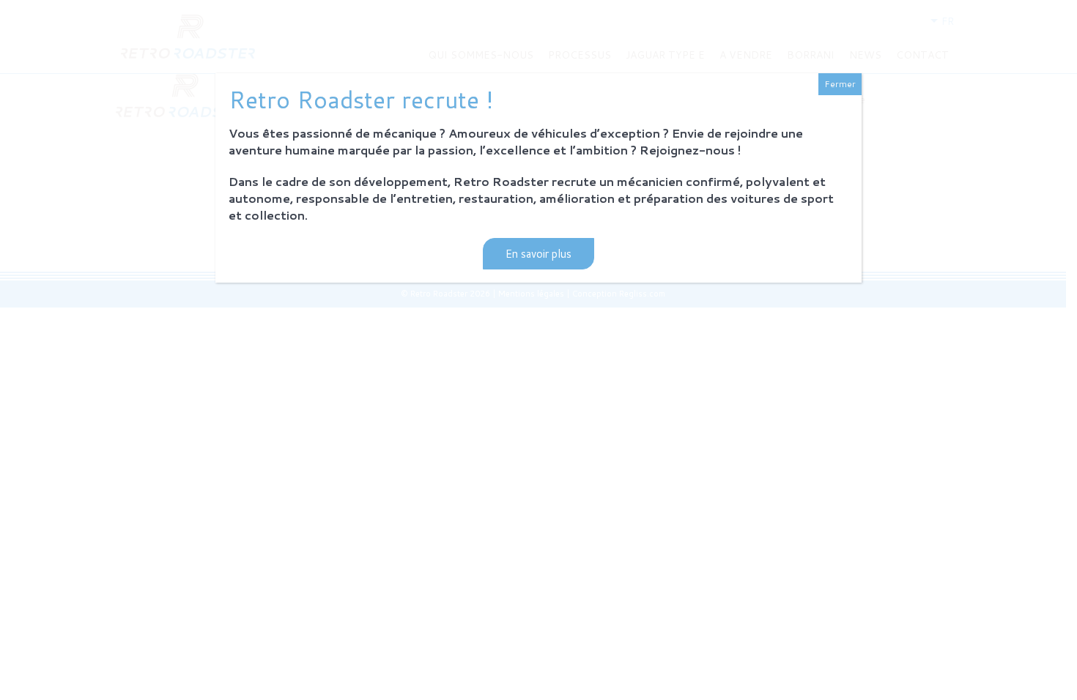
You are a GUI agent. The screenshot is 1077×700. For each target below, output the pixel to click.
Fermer (840, 84)
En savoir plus (538, 253)
